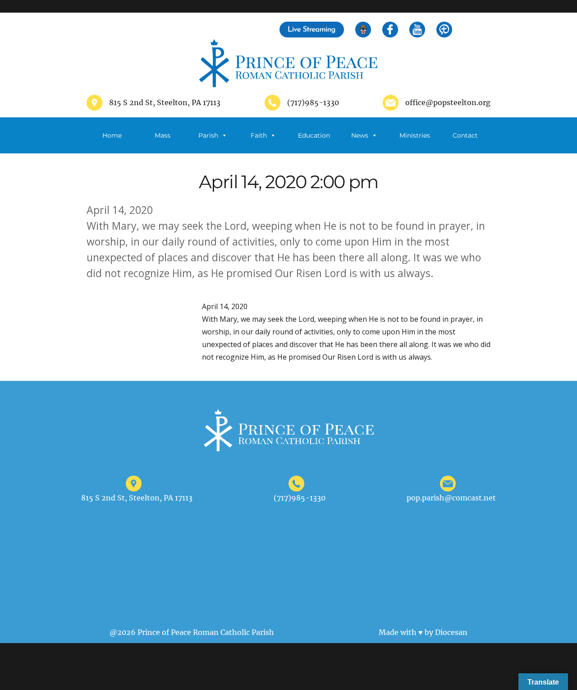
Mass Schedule (162, 142)
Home (112, 135)
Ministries (414, 135)
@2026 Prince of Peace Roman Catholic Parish (192, 632)
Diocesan (451, 632)
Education (314, 135)
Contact (465, 135)
